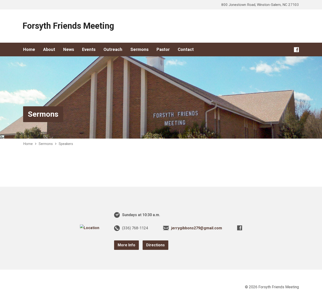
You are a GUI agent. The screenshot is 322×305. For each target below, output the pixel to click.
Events (88, 49)
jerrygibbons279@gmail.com (196, 228)
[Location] (89, 228)
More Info (126, 245)
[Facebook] (296, 49)
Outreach (112, 49)
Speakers (66, 144)
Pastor (163, 49)
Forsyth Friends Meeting (68, 26)
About (49, 49)
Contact (186, 49)
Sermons (139, 49)
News (68, 49)
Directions (155, 245)
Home (29, 49)
